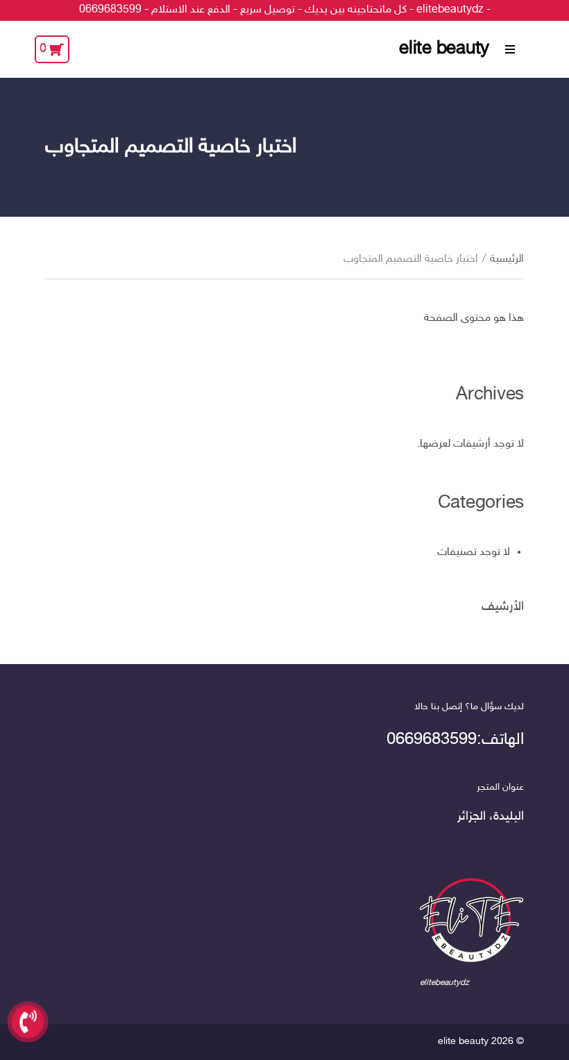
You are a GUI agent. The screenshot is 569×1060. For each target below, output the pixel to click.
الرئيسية (507, 259)
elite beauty (444, 49)
